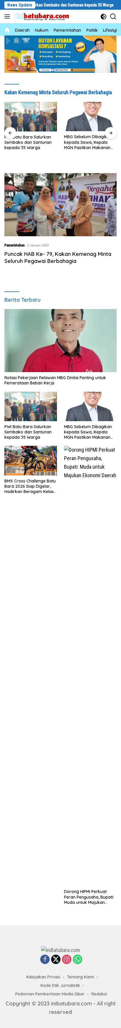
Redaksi (99, 994)
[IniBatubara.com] (44, 16)
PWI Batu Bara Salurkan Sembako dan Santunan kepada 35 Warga (28, 142)
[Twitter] (55, 960)
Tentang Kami (80, 977)
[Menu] (8, 16)
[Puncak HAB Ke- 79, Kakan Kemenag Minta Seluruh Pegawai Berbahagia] (60, 204)
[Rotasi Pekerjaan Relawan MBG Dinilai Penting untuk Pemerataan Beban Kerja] (60, 340)
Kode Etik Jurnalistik (60, 985)
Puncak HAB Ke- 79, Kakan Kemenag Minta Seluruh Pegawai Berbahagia (57, 257)
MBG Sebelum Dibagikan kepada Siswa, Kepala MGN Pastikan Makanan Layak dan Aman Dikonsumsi (88, 142)
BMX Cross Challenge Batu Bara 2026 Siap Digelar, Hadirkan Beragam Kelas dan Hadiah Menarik (30, 486)
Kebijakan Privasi (43, 977)
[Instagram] (66, 960)
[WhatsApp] (77, 960)
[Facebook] (45, 960)
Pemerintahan (14, 245)
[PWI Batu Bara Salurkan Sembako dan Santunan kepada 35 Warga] (30, 116)
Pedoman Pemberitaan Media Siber (50, 994)
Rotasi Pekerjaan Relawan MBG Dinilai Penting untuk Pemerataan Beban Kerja (55, 380)
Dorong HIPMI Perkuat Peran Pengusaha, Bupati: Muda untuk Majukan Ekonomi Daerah (89, 897)
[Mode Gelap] (103, 16)
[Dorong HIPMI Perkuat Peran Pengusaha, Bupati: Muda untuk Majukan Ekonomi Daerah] (90, 666)
